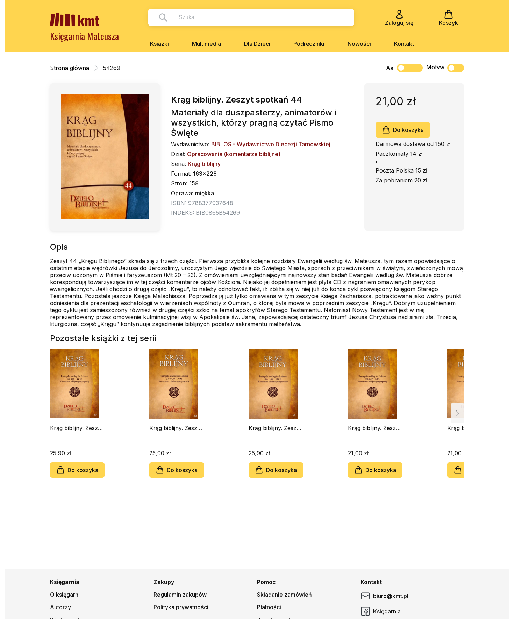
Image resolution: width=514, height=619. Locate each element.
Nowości (359, 43)
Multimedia (206, 43)
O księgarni (65, 594)
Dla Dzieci (257, 43)
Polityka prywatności (181, 607)
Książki (159, 43)
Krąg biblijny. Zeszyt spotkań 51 (275, 427)
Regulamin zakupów (180, 594)
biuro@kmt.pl (390, 595)
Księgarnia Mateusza (84, 36)
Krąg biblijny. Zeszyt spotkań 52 (175, 427)
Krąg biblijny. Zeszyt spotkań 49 (374, 427)
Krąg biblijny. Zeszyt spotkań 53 (76, 427)
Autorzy (60, 607)
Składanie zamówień (284, 594)
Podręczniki (308, 43)
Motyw (435, 67)
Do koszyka (408, 129)
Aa (389, 67)
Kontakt (404, 43)
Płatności (269, 607)
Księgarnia (387, 611)
